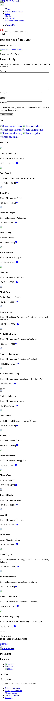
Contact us (4, 646)
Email (3, 98)
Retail (7, 14)
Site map (8, 698)
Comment (5, 71)
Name (3, 93)
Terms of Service (12, 695)
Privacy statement (12, 688)
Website (3, 103)
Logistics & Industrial (14, 11)
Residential (9, 18)
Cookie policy (11, 693)
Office (7, 9)
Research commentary (14, 21)
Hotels (8, 16)
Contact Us (10, 25)
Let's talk (3, 644)
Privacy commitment (13, 690)
